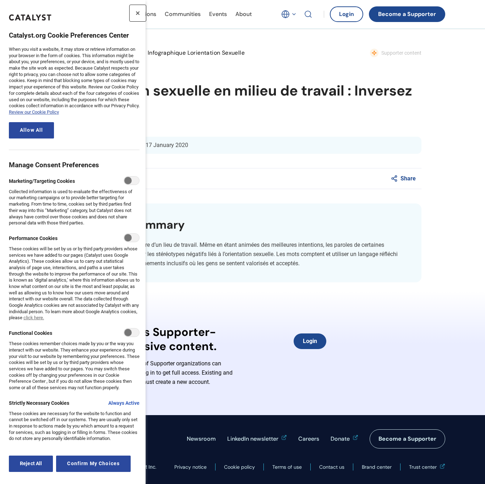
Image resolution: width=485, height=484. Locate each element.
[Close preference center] (138, 13)
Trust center (423, 467)
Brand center (377, 467)
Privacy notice (190, 467)
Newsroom (201, 438)
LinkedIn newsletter (252, 438)
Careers (308, 438)
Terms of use (287, 467)
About (243, 14)
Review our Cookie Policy (34, 112)
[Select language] (289, 14)
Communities (183, 14)
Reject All (31, 464)
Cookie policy (239, 467)
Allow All (31, 130)
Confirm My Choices (93, 464)
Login (346, 14)
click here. (33, 317)
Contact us (331, 467)
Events (218, 14)
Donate (340, 438)
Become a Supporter (407, 14)
